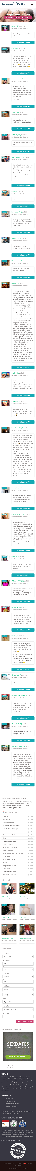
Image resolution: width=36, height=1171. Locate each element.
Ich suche (5, 953)
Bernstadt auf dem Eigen (18, 829)
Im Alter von (6, 961)
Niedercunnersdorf (18, 835)
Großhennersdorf (18, 823)
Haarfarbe (5, 1006)
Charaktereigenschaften (12, 1104)
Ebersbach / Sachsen (18, 875)
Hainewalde (18, 869)
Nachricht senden (22, 43)
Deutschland (12, 1066)
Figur (4, 999)
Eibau (18, 838)
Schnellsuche (9, 1099)
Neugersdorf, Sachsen (18, 866)
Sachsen (19, 1066)
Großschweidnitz (18, 844)
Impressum (25, 1168)
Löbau (18, 862)
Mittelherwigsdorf (18, 856)
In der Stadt (6, 1013)
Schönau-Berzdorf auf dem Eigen (18, 853)
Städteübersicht (10, 1101)
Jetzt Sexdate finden (25, 1021)
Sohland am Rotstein (18, 859)
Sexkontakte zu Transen (8, 1111)
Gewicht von (6, 986)
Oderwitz (18, 832)
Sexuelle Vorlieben (11, 1106)
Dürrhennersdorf (18, 850)
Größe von (5, 973)
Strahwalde (18, 820)
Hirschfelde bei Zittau (18, 872)
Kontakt (10, 1168)
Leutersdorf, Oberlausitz (18, 847)
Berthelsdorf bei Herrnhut (20, 28)
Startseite (4, 1066)
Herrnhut (18, 816)
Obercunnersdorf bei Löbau (18, 826)
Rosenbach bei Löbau (18, 841)
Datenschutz (16, 1168)
